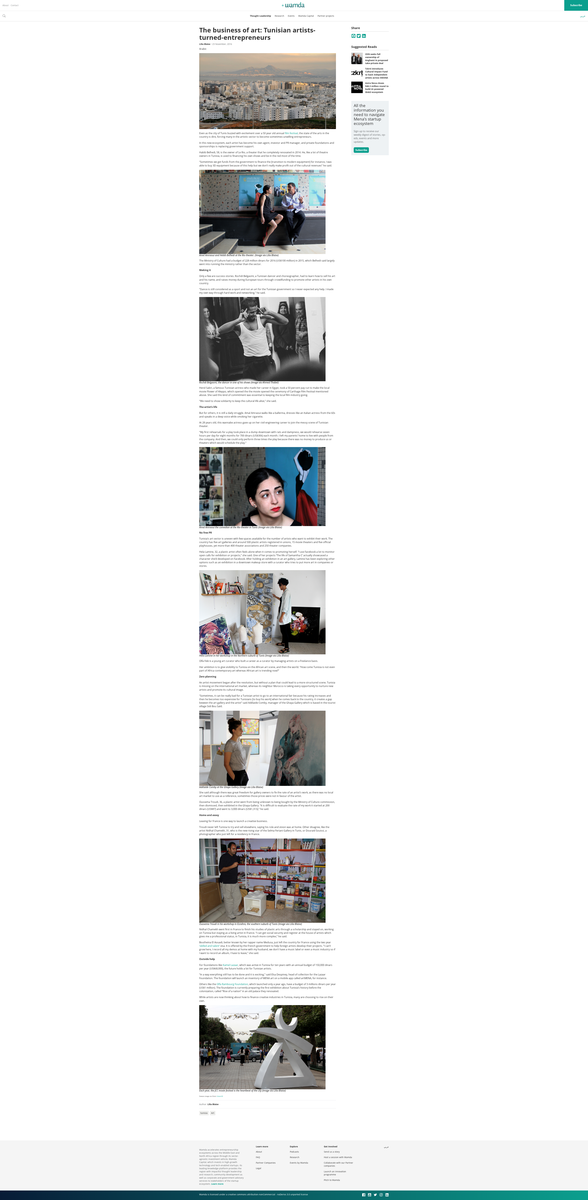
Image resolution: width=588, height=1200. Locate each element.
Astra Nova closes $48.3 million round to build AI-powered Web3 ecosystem (377, 88)
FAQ (258, 1157)
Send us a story (332, 1151)
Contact (15, 5)
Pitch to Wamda (332, 1180)
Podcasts (294, 1151)
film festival (291, 133)
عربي (583, 16)
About (5, 5)
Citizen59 (220, 1096)
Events (291, 15)
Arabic (203, 49)
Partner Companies (266, 1162)
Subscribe (576, 5)
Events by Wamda (299, 1162)
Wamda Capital (306, 15)
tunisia (203, 1113)
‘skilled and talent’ (209, 946)
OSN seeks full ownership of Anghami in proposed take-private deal (376, 59)
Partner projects (326, 15)
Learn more (217, 1183)
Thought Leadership (260, 15)
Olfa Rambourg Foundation (232, 984)
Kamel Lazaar (230, 965)
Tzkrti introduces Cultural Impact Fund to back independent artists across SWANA (376, 73)
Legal (258, 1168)
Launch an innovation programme (335, 1173)
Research (279, 15)
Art (212, 1113)
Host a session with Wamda (338, 1157)
